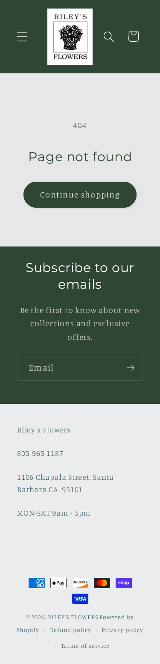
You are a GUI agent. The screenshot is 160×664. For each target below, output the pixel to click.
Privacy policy (122, 629)
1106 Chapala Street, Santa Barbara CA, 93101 (65, 483)
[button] (22, 36)
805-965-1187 (40, 453)
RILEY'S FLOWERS (73, 617)
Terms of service (85, 645)
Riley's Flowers (44, 429)
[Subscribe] (130, 368)
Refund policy (70, 629)
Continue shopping (80, 194)
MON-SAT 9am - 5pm (53, 512)
